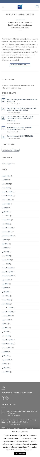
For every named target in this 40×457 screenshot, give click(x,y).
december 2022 (7, 308)
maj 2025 (5, 208)
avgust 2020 (6, 360)
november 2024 (7, 228)
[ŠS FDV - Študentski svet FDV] (20, 6)
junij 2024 (5, 244)
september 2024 (7, 236)
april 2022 (5, 332)
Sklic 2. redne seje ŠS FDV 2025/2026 (20, 136)
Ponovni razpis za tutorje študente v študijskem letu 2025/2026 (19, 128)
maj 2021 (5, 352)
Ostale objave (20, 20)
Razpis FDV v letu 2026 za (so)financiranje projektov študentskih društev (21, 109)
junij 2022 (5, 328)
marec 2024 (6, 256)
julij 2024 (5, 240)
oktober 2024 (6, 232)
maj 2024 (5, 248)
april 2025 (5, 212)
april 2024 (5, 252)
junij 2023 (5, 284)
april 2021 (5, 356)
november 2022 (7, 312)
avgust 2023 (6, 280)
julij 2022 (5, 324)
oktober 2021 (6, 348)
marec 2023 (6, 296)
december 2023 (7, 268)
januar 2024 (6, 264)
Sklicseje (16, 150)
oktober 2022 (6, 316)
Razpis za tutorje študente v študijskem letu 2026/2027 (22, 100)
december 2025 (7, 192)
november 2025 (7, 196)
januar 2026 (6, 188)
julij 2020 (5, 364)
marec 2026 (6, 184)
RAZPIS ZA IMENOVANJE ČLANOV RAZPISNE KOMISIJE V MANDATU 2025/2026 (20, 119)
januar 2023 (6, 304)
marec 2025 (6, 216)
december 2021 (7, 340)
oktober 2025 (6, 200)
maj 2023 (5, 288)
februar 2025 (6, 220)
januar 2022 (6, 336)
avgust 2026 (6, 176)
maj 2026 (5, 180)
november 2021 (7, 344)
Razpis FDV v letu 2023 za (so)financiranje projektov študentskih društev (20, 25)
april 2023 (5, 292)
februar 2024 (6, 260)
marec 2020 (6, 372)
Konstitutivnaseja (7, 150)
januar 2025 (6, 224)
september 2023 (7, 276)
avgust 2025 (6, 204)
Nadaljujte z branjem (20, 65)
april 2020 (5, 368)
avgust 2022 (6, 320)
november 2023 (7, 272)
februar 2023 (6, 300)
